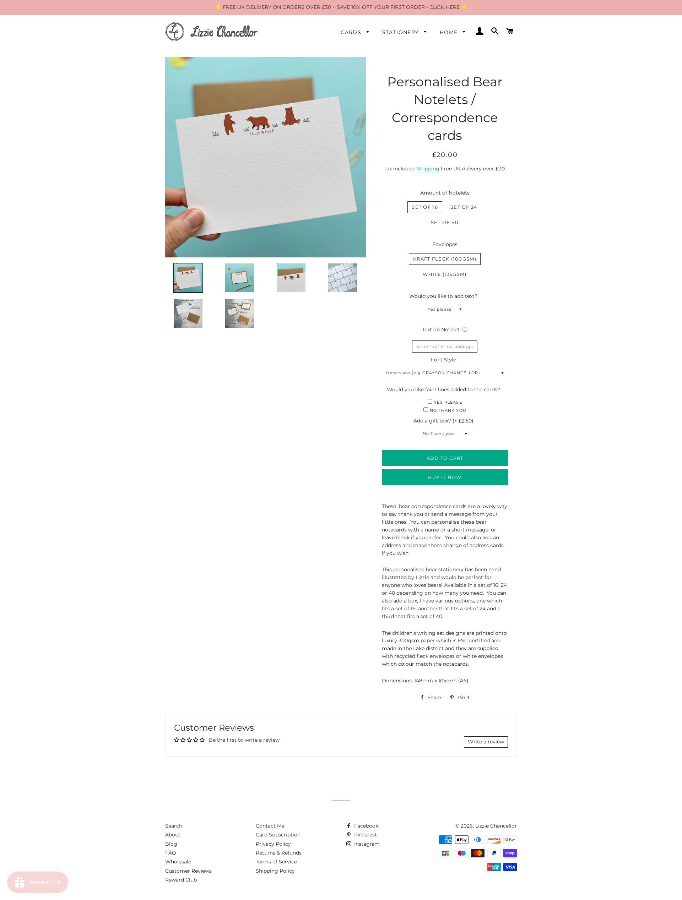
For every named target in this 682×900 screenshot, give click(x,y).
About (172, 834)
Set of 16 (425, 207)
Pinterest (365, 834)
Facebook (365, 826)
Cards (352, 32)
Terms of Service (276, 861)
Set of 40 (445, 222)
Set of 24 (464, 207)
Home (450, 32)
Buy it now (444, 477)
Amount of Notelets (445, 193)
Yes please (448, 402)
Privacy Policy (273, 844)
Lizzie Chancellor (496, 826)
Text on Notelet (441, 329)
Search (173, 826)
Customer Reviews (188, 871)
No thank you (448, 410)
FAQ (170, 853)
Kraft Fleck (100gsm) (444, 259)
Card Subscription (278, 834)
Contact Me (270, 826)
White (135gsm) (444, 274)
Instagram (366, 844)
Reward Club (181, 880)
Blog (171, 844)
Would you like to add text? (443, 296)
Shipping (428, 168)
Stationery (401, 32)
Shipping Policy (275, 871)
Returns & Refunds (279, 853)
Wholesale (178, 861)
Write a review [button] (486, 741)
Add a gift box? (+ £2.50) (443, 421)
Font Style (443, 359)
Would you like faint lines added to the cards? (443, 389)
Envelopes (445, 244)
